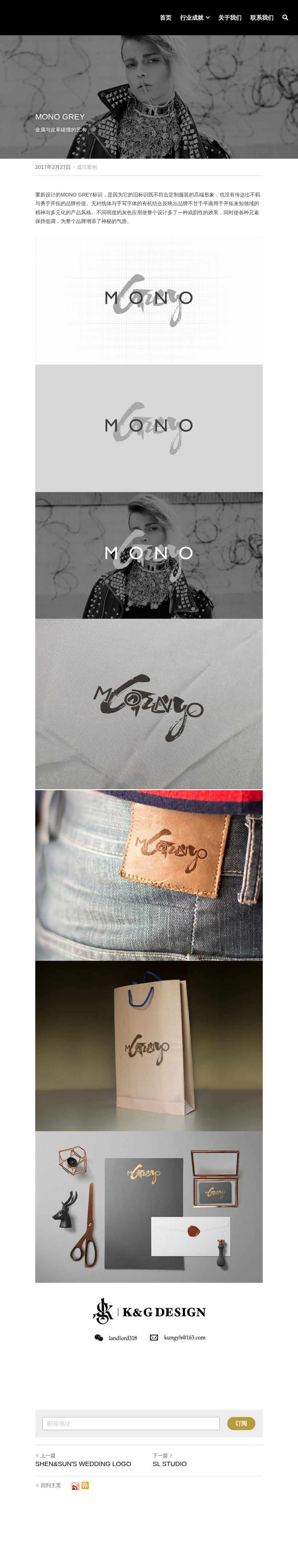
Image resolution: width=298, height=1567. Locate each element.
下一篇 (160, 1455)
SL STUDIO (170, 1463)
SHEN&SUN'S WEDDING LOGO (83, 1463)
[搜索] (285, 18)
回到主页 (51, 1485)
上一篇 (48, 1455)
